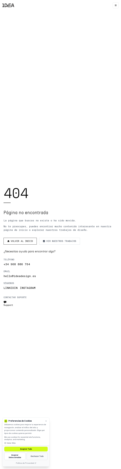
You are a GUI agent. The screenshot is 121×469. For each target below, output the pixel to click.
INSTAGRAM (27, 288)
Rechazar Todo (37, 456)
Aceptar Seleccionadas (15, 456)
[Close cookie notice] (46, 421)
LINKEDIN (11, 288)
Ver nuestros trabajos (61, 241)
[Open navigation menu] (116, 5)
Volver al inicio (22, 241)
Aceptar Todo (26, 449)
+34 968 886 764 (17, 264)
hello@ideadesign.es (20, 276)
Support (8, 305)
